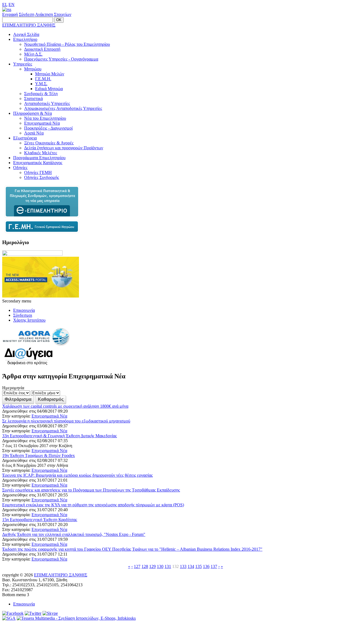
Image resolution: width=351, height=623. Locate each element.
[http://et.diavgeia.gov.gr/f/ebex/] (28, 364)
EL (4, 4)
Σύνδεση (26, 14)
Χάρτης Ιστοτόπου (29, 320)
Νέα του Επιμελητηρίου (45, 118)
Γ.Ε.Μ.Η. (43, 78)
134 (191, 566)
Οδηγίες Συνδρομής (41, 177)
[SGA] (9, 618)
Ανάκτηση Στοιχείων (53, 14)
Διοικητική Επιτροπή (42, 49)
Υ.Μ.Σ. (41, 83)
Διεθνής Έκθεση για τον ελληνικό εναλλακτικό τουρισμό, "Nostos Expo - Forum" (73, 534)
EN (12, 4)
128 (144, 566)
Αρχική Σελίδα (26, 34)
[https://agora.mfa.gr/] (36, 344)
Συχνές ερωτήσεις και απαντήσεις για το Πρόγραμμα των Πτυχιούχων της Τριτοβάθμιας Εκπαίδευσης (91, 490)
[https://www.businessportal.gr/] (42, 231)
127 (137, 566)
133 (183, 566)
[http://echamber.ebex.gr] (42, 217)
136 (206, 566)
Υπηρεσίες (22, 64)
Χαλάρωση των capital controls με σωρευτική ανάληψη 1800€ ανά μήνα (65, 406)
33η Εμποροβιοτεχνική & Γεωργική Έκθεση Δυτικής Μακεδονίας (59, 435)
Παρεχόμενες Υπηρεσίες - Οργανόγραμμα (61, 59)
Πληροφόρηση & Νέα (32, 113)
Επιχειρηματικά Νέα (42, 123)
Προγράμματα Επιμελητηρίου (39, 157)
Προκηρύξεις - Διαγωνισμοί (48, 128)
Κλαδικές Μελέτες (40, 152)
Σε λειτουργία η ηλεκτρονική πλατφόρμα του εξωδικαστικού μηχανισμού (66, 421)
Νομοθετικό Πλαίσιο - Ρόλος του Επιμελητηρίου (67, 44)
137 (214, 566)
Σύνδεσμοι (22, 315)
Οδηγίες (20, 167)
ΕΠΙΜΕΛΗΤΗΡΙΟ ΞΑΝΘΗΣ (28, 25)
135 (198, 566)
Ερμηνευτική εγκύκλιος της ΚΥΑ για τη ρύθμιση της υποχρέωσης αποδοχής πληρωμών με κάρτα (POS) (93, 504)
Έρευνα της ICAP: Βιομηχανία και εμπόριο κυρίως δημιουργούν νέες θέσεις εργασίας (77, 475)
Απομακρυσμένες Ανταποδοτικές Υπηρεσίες (63, 108)
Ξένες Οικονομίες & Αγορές (48, 143)
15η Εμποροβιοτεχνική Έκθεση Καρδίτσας (39, 519)
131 (168, 566)
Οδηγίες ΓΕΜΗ (38, 172)
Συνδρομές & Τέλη (41, 93)
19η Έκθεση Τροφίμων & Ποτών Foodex (38, 455)
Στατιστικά (33, 98)
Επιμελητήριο (25, 39)
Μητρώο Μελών (49, 74)
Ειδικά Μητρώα (49, 88)
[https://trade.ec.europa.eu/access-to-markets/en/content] (40, 296)
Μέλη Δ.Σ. (33, 54)
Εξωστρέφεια (25, 138)
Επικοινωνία (24, 310)
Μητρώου (32, 69)
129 (152, 566)
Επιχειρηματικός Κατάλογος (37, 162)
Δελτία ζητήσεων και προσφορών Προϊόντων (63, 147)
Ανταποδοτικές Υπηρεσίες (47, 103)
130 (160, 566)
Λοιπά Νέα (34, 133)
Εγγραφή (10, 14)
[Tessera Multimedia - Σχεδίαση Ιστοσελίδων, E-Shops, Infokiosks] (76, 618)
